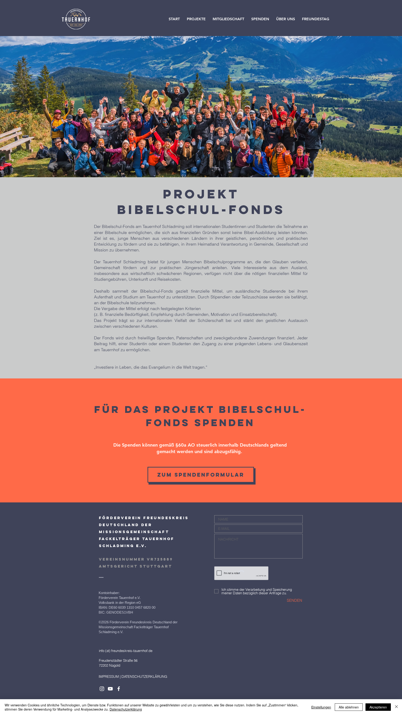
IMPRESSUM (109, 676)
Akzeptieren (378, 707)
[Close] (396, 707)
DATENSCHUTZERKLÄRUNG (144, 676)
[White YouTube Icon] (110, 689)
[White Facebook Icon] (119, 689)
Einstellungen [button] (321, 707)
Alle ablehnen (349, 707)
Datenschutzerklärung (126, 709)
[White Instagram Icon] (102, 689)
